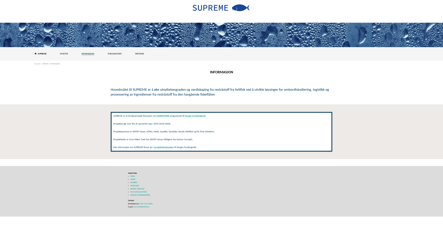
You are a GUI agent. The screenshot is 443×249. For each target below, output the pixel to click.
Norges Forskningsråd (195, 116)
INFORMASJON (55, 64)
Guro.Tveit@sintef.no (141, 207)
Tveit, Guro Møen (146, 204)
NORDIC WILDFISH (137, 189)
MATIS (132, 179)
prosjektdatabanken (164, 147)
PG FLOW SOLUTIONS (138, 192)
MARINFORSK (162, 116)
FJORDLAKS (134, 186)
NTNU (132, 176)
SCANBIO (133, 183)
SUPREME (45, 64)
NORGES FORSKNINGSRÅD (140, 195)
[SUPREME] (221, 9)
